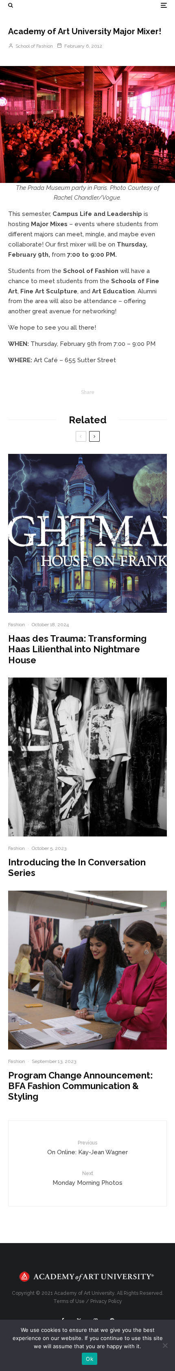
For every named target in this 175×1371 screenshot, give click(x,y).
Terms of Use (69, 1301)
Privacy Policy (106, 1301)
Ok (89, 1359)
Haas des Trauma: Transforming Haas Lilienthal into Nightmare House (77, 649)
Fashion (16, 624)
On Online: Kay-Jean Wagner (87, 1148)
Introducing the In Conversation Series (77, 867)
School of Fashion (33, 46)
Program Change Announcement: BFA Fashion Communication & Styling (80, 1086)
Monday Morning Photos (87, 1178)
